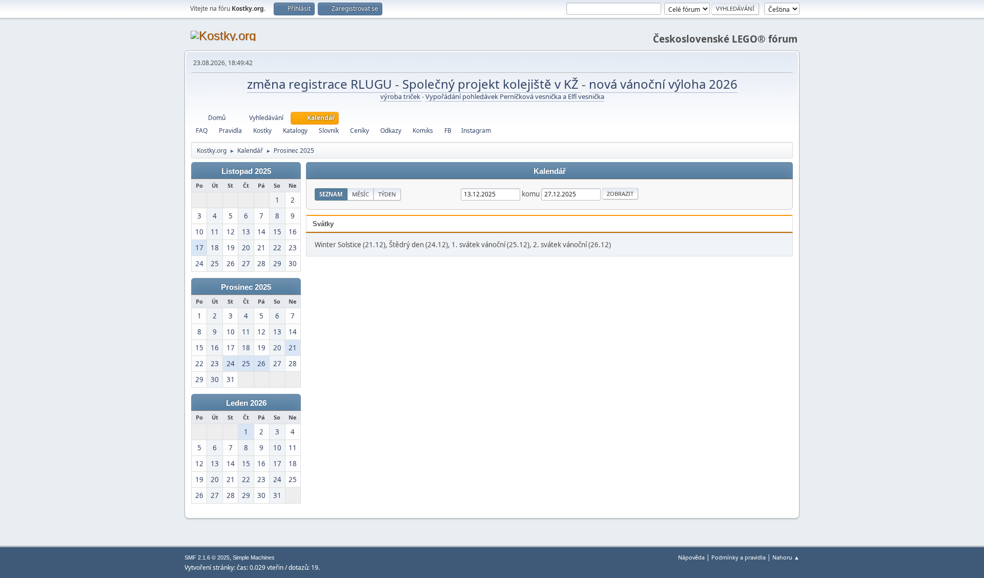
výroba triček (401, 96)
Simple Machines (254, 557)
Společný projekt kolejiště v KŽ (492, 83)
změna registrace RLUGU (321, 83)
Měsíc (360, 194)
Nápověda (691, 557)
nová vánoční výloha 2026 (663, 83)
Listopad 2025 (246, 171)
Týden (387, 194)
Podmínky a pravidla (738, 557)
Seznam (331, 194)
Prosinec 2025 (246, 287)
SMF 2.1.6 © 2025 (207, 557)
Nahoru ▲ (785, 557)
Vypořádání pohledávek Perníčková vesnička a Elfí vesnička (514, 96)
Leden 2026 (246, 403)
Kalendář (550, 171)
